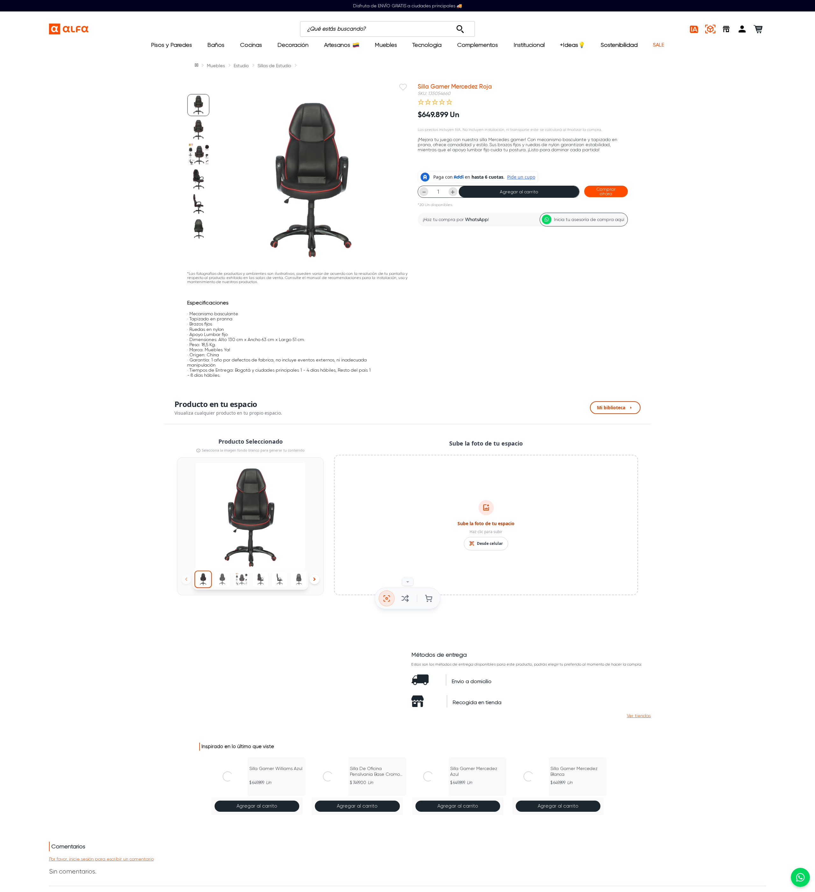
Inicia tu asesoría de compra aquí (589, 219)
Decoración (292, 45)
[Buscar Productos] (460, 27)
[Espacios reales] (710, 29)
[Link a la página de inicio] (197, 65)
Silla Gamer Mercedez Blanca (574, 771)
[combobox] (416, 29)
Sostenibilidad (619, 45)
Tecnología (427, 45)
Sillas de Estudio (274, 65)
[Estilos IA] (694, 29)
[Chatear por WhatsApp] (800, 877)
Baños (215, 45)
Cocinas (251, 45)
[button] (742, 28)
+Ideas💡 (572, 45)
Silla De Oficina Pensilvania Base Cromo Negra (375, 771)
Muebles (386, 45)
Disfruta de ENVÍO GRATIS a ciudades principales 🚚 (407, 5)
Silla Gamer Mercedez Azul (473, 771)
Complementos (477, 45)
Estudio (241, 65)
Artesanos (337, 45)
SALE (658, 45)
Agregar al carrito (519, 191)
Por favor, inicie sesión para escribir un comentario (101, 858)
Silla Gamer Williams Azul (275, 768)
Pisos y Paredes (171, 45)
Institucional (529, 45)
